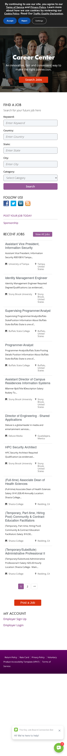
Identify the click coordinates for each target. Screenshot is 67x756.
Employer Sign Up (14, 619)
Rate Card (24, 657)
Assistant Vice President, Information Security (22, 245)
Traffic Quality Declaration (48, 13)
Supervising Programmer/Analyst (28, 310)
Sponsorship (10, 223)
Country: (8, 130)
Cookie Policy (11, 13)
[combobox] (30, 136)
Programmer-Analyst (19, 344)
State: (6, 144)
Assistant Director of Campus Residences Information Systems (27, 381)
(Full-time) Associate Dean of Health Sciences (25, 481)
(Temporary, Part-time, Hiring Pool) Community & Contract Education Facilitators (25, 516)
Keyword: (8, 116)
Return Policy (11, 657)
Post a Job (27, 602)
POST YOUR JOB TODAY (17, 215)
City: (6, 158)
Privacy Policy (38, 657)
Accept (10, 20)
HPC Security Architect (21, 447)
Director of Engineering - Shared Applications (27, 417)
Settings (39, 20)
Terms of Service (15, 7)
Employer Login (13, 625)
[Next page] (34, 586)
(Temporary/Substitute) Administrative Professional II (25, 551)
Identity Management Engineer (26, 277)
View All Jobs (42, 234)
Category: (9, 171)
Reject (24, 20)
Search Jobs (33, 79)
